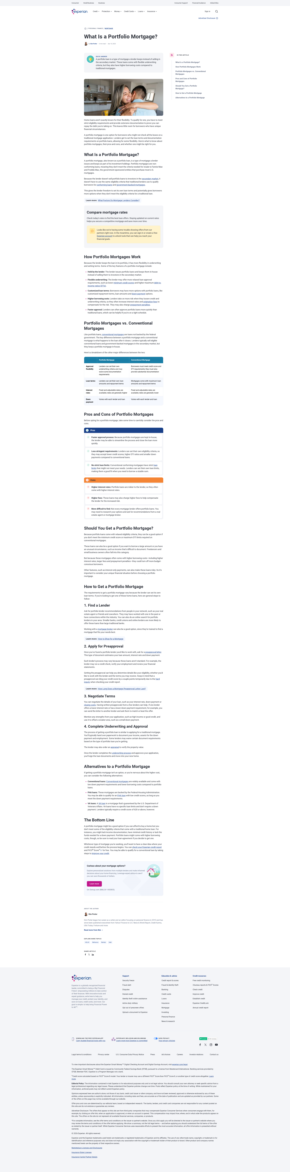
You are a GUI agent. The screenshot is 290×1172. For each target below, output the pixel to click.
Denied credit (127, 994)
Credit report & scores (170, 980)
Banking (165, 989)
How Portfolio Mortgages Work (188, 67)
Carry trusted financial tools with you (90, 1041)
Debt (110, 942)
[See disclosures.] (101, 850)
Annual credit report (200, 1008)
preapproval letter (153, 652)
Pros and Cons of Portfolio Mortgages (186, 80)
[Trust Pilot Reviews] (208, 1038)
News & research (168, 1021)
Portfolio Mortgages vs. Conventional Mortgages (190, 72)
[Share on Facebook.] (86, 954)
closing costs (90, 705)
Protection (106, 11)
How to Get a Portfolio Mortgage (188, 93)
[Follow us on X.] (205, 1045)
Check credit (197, 989)
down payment (138, 294)
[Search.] (216, 11)
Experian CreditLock (201, 1003)
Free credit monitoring (201, 980)
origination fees (150, 302)
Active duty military (130, 1003)
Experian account (104, 236)
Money (117, 11)
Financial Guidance (199, 3)
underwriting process (121, 753)
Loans (140, 11)
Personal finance (95, 28)
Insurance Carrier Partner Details (84, 1157)
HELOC (87, 942)
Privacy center (103, 1054)
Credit (95, 11)
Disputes (125, 989)
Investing (165, 1012)
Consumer (75, 3)
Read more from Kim (92, 930)
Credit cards (166, 994)
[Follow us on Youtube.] (216, 1045)
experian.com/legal (179, 1064)
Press (152, 1054)
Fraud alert (126, 985)
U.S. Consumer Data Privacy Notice (130, 1054)
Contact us (214, 1054)
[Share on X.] (89, 954)
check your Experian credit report (147, 847)
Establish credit (199, 999)
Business (101, 3)
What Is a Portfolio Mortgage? (187, 62)
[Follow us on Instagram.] (211, 1045)
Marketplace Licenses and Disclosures (87, 1148)
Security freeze (128, 980)
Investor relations (196, 1054)
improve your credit (100, 853)
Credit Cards (129, 11)
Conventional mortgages (117, 781)
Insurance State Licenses (82, 1152)
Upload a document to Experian (134, 1012)
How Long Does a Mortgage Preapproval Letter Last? (122, 689)
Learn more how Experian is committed (131, 1041)
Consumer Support (181, 3)
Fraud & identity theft (170, 985)
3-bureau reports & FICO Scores (205, 985)
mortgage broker (105, 629)
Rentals (103, 942)
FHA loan (121, 795)
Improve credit (198, 994)
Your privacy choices (167, 1041)
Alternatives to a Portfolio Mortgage (190, 98)
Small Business (88, 3)
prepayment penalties (140, 305)
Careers (180, 1054)
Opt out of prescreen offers (133, 1008)
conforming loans (104, 185)
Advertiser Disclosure (206, 18)
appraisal (115, 747)
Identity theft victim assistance (134, 999)
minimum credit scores (124, 283)
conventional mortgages (113, 334)
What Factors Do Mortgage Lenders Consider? (119, 200)
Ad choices (166, 1054)
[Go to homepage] (85, 28)
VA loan (102, 803)
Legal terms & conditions (81, 1054)
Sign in (207, 11)
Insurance (151, 11)
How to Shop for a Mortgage (110, 639)
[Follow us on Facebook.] (200, 1045)
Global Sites (214, 3)
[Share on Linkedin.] (93, 954)
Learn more (94, 884)
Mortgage (109, 28)
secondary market (150, 179)
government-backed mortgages (131, 185)
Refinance (95, 942)
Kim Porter (93, 44)
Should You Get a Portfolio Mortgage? (186, 87)
